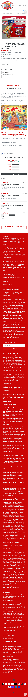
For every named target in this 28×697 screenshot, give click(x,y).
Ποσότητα (4, 78)
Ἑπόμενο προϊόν (21, 13)
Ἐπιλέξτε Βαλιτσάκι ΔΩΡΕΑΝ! (7, 69)
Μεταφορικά (17, 58)
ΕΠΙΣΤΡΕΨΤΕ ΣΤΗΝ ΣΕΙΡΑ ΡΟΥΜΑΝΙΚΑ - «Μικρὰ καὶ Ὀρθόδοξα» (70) (15, 227)
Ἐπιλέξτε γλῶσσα (5, 64)
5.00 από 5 (17, 160)
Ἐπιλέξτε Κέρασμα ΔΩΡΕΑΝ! (7, 74)
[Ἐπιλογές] (25, 5)
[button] (4, 50)
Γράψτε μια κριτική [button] (14, 174)
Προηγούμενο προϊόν (8, 13)
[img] (4, 182)
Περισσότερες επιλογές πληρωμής (14, 88)
